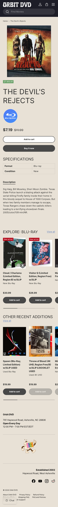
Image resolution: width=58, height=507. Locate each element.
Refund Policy (38, 495)
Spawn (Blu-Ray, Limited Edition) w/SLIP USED (12, 364)
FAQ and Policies (39, 497)
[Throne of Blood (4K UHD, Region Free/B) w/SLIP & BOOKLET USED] (40, 341)
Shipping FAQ (23, 497)
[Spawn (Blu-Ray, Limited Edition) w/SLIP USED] (14, 341)
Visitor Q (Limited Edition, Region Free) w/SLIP (40, 276)
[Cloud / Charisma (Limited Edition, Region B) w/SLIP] (14, 253)
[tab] (9, 182)
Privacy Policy (24, 495)
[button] (46, 4)
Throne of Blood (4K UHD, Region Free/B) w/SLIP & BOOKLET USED (40, 366)
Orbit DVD (13, 490)
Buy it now (29, 148)
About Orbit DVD (9, 495)
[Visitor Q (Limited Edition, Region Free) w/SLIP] (40, 253)
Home (5, 21)
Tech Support (20, 500)
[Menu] (53, 4)
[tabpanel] (29, 204)
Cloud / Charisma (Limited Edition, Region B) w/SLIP (12, 276)
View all (51, 231)
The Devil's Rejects (18, 21)
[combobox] (29, 12)
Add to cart (29, 139)
